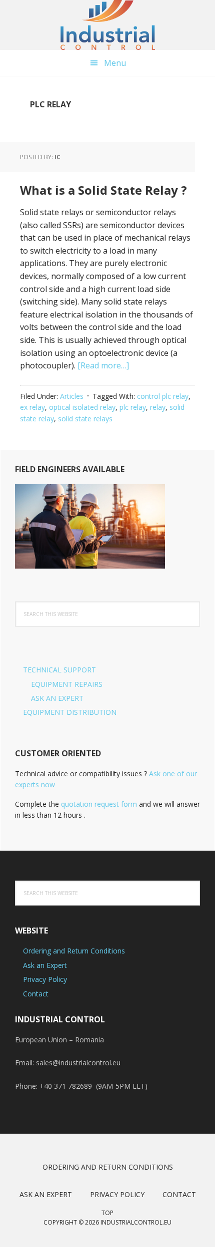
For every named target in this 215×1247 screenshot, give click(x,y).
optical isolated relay (82, 407)
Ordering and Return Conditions (74, 950)
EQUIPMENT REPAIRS (66, 684)
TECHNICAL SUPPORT (59, 669)
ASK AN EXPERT (57, 698)
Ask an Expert (45, 965)
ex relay (32, 407)
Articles (72, 396)
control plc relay (162, 396)
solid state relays (85, 418)
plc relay (133, 407)
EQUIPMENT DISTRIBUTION (69, 712)
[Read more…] (103, 365)
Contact (35, 993)
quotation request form (99, 804)
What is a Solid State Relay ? (103, 190)
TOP (108, 1213)
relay (158, 407)
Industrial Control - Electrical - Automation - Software (107, 25)
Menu (115, 62)
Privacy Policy (45, 979)
